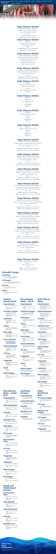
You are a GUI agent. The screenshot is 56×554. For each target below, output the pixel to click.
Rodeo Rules (21, 1)
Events (16, 1)
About (12, 1)
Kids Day (33, 1)
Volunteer (50, 1)
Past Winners (38, 1)
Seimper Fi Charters (30, 245)
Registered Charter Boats (38, 549)
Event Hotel (18, 3)
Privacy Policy (37, 552)
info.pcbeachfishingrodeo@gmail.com (50, 544)
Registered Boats (27, 1)
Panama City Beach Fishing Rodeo (5, 2)
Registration (44, 1)
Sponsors (13, 3)
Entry (35, 548)
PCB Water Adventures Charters (29, 201)
